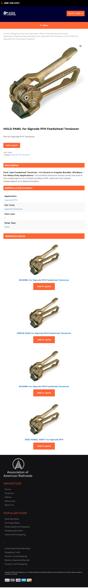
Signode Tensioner (13, 209)
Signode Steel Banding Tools (27, 36)
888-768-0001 (11, 3)
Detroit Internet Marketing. (56, 572)
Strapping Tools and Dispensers (24, 33)
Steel (6, 227)
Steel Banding (12, 519)
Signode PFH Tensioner (52, 36)
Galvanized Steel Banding (17, 548)
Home (6, 33)
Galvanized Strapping (15, 534)
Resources (10, 501)
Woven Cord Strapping (16, 556)
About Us (9, 505)
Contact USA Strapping (16, 564)
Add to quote (12, 145)
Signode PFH (10, 200)
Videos (8, 497)
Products (9, 493)
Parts (42, 33)
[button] (80, 46)
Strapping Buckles (14, 530)
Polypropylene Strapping (17, 527)
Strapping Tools (12, 552)
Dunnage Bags (12, 523)
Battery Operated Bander (17, 560)
